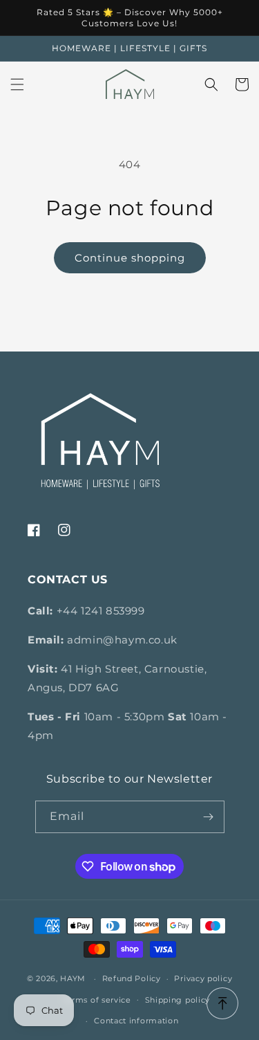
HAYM (73, 978)
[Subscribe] (208, 817)
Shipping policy (178, 1000)
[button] (17, 84)
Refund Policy (131, 978)
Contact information (136, 1020)
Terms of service (97, 1000)
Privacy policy (203, 978)
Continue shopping (130, 257)
